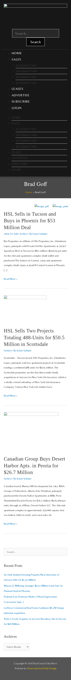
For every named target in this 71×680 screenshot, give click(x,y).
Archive (8, 350)
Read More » (10, 278)
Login (17, 108)
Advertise (21, 95)
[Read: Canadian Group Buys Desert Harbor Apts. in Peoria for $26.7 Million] (31, 431)
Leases (17, 89)
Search (35, 42)
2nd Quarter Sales (26, 71)
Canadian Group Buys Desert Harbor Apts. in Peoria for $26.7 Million (34, 465)
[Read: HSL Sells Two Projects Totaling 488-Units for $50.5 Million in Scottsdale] (25, 309)
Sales (16, 59)
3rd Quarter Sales (26, 77)
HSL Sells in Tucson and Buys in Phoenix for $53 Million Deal (30, 220)
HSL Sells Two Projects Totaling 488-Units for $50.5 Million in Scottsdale (34, 337)
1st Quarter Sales (26, 65)
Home (17, 53)
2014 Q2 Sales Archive (16, 233)
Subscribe (21, 101)
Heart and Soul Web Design (41, 668)
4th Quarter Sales (26, 83)
